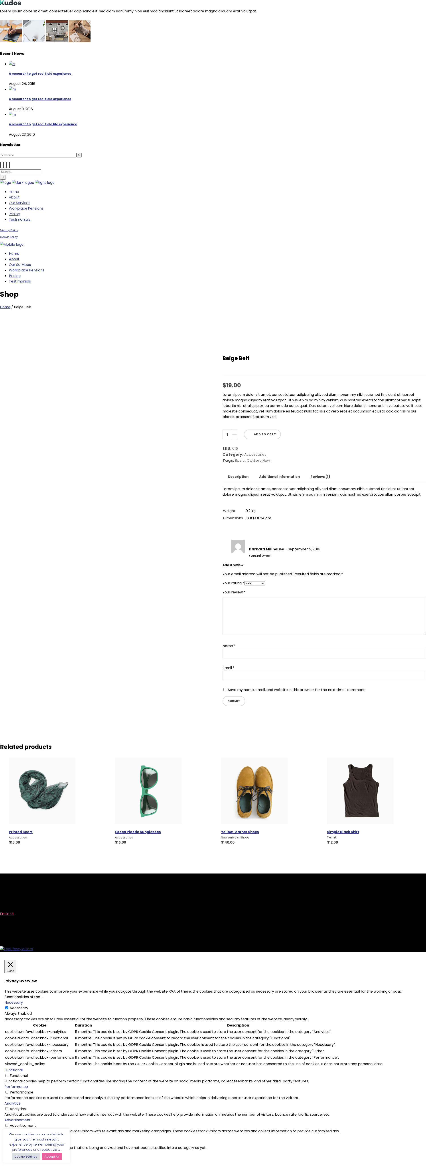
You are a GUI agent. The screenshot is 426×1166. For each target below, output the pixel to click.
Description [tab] (238, 476)
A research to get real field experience (40, 74)
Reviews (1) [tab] (320, 476)
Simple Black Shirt (343, 832)
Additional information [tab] (279, 476)
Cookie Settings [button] (25, 1156)
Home (5, 307)
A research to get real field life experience (43, 124)
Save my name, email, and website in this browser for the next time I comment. (296, 689)
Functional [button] (13, 1070)
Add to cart (265, 434)
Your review (234, 592)
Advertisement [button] (17, 1120)
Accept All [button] (52, 1156)
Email (229, 667)
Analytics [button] (12, 1103)
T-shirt (331, 837)
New (266, 460)
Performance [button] (16, 1086)
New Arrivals (230, 837)
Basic (240, 460)
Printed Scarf (21, 832)
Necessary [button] (13, 1002)
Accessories (255, 454)
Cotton (253, 460)
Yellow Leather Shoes (240, 832)
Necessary (19, 1008)
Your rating (233, 583)
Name (229, 645)
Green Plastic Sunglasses (138, 832)
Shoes (244, 837)
